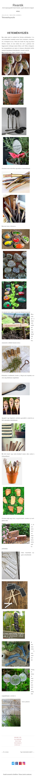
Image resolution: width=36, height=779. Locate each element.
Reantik (18, 5)
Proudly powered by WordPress (10, 774)
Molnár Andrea (15, 15)
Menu (18, 11)
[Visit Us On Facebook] (16, 764)
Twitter (18, 741)
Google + (18, 745)
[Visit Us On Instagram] (24, 764)
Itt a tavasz (5, 752)
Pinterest (18, 743)
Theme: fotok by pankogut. (25, 774)
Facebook (18, 739)
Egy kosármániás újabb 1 (27, 752)
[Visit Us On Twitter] (13, 764)
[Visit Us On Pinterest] (20, 764)
